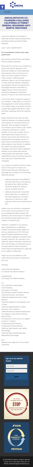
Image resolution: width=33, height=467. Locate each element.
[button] (2, 7)
